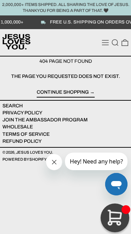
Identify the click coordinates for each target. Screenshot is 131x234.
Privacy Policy (22, 112)
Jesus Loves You (34, 152)
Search (12, 105)
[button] (115, 42)
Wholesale (17, 126)
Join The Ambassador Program (45, 119)
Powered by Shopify (24, 159)
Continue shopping (63, 92)
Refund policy (22, 141)
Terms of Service (26, 134)
